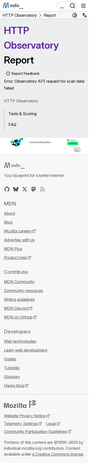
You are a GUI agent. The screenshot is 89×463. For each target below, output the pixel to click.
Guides (10, 358)
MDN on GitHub (18, 317)
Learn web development (25, 350)
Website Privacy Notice (25, 415)
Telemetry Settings (21, 423)
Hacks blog (14, 385)
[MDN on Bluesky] (16, 189)
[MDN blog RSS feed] (42, 189)
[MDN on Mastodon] (34, 189)
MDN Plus (13, 248)
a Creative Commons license (57, 454)
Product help (15, 257)
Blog (8, 222)
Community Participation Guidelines (35, 431)
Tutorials (12, 367)
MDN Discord (16, 308)
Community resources (23, 290)
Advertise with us (19, 239)
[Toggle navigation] (83, 5)
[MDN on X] (25, 189)
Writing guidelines (19, 299)
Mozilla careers (17, 231)
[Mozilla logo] (20, 404)
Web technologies (20, 341)
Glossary (12, 376)
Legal (51, 423)
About (9, 213)
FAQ (12, 124)
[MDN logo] (14, 166)
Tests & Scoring (22, 113)
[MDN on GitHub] (7, 189)
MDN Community (19, 281)
